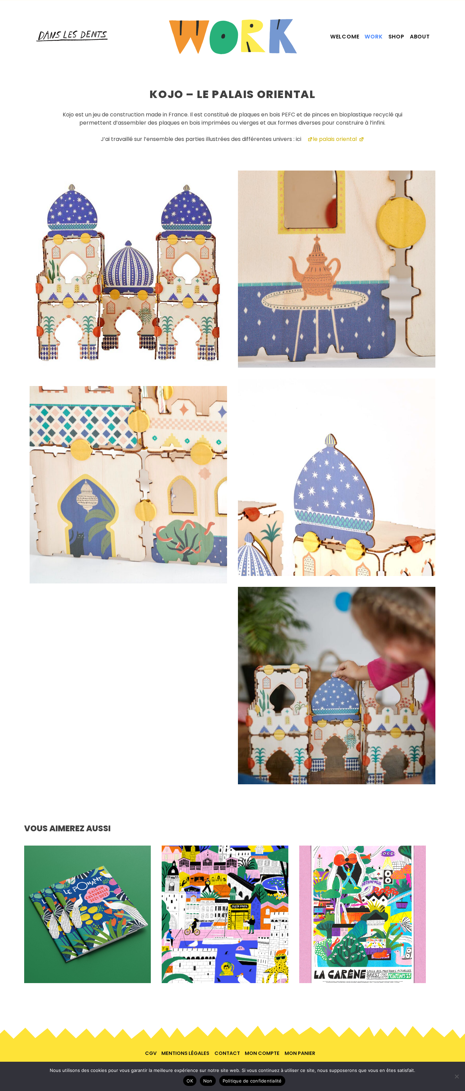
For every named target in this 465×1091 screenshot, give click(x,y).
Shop (396, 37)
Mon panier (300, 1053)
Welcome (344, 37)
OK (190, 1081)
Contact (227, 1053)
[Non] (456, 1076)
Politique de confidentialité (252, 1081)
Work (374, 37)
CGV (151, 1053)
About (420, 37)
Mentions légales (185, 1053)
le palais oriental (335, 139)
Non (207, 1081)
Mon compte (262, 1053)
